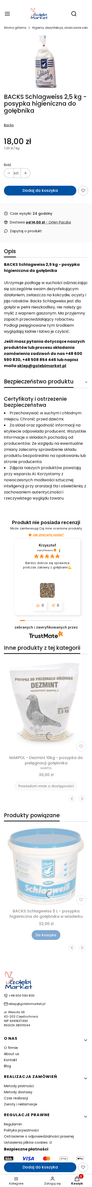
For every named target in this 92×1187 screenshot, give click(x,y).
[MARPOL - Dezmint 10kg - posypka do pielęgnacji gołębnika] (46, 705)
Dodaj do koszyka (40, 190)
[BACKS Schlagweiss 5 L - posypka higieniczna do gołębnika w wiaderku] (46, 865)
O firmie (11, 1047)
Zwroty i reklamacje (20, 1104)
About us (11, 1053)
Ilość (8, 164)
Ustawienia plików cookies (26, 1142)
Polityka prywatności (21, 1130)
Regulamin (13, 1124)
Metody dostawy (18, 1092)
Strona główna (15, 28)
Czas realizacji (16, 1098)
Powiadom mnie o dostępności (46, 786)
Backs (9, 125)
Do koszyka (46, 935)
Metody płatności (19, 1086)
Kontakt (10, 1059)
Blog (7, 1066)
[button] (30, 535)
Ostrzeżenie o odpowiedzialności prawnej (39, 1136)
